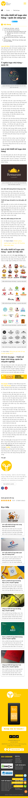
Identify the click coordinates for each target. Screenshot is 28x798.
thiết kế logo (7, 385)
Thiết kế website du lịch (5, 789)
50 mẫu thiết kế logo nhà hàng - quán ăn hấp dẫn (14, 38)
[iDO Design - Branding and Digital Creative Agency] (6, 3)
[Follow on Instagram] (13, 736)
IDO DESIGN (6, 756)
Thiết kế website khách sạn (6, 785)
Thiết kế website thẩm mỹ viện (7, 787)
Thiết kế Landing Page (5, 790)
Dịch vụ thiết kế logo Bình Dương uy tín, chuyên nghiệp (12, 637)
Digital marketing (18, 762)
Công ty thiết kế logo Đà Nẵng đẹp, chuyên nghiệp (11, 609)
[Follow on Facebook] (10, 736)
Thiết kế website (18, 761)
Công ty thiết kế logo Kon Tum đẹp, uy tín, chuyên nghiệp (11, 665)
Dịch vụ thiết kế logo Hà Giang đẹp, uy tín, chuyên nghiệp (11, 581)
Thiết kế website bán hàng (6, 782)
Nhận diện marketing (19, 766)
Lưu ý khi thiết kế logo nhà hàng (11, 29)
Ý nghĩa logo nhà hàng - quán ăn (11, 28)
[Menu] (24, 3)
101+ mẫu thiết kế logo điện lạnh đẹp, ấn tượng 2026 (12, 553)
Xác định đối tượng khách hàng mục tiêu (16, 31)
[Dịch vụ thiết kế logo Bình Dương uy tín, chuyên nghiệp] (12, 628)
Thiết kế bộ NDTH (18, 760)
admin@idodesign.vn (17, 782)
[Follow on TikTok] (17, 736)
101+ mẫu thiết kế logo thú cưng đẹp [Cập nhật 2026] (12, 525)
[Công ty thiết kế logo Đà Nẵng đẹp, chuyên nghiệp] (12, 600)
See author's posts (8, 484)
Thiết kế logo (16, 10)
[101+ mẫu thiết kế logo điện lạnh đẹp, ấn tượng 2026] (12, 544)
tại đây (8, 447)
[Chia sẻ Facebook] (8, 749)
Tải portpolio (15, 749)
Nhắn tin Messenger (17, 779)
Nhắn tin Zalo (19, 775)
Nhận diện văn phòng (19, 767)
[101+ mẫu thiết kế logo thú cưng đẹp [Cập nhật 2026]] (12, 517)
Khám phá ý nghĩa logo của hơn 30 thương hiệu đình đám (14, 243)
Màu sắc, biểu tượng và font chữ (15, 35)
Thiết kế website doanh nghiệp (7, 783)
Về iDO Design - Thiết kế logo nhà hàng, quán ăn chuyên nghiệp (15, 40)
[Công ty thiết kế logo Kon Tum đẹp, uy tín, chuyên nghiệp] (12, 656)
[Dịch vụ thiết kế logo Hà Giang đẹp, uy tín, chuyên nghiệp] (12, 572)
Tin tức (8, 10)
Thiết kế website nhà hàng (6, 788)
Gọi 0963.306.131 (18, 786)
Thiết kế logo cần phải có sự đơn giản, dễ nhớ (16, 33)
